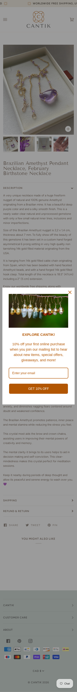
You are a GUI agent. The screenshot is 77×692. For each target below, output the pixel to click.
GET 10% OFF (38, 388)
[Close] (70, 292)
